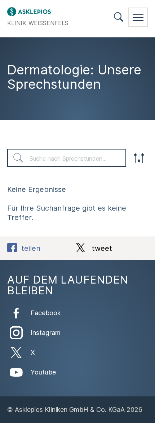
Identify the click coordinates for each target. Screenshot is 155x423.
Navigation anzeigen (138, 17)
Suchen (18, 158)
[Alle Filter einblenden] (139, 158)
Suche (118, 17)
